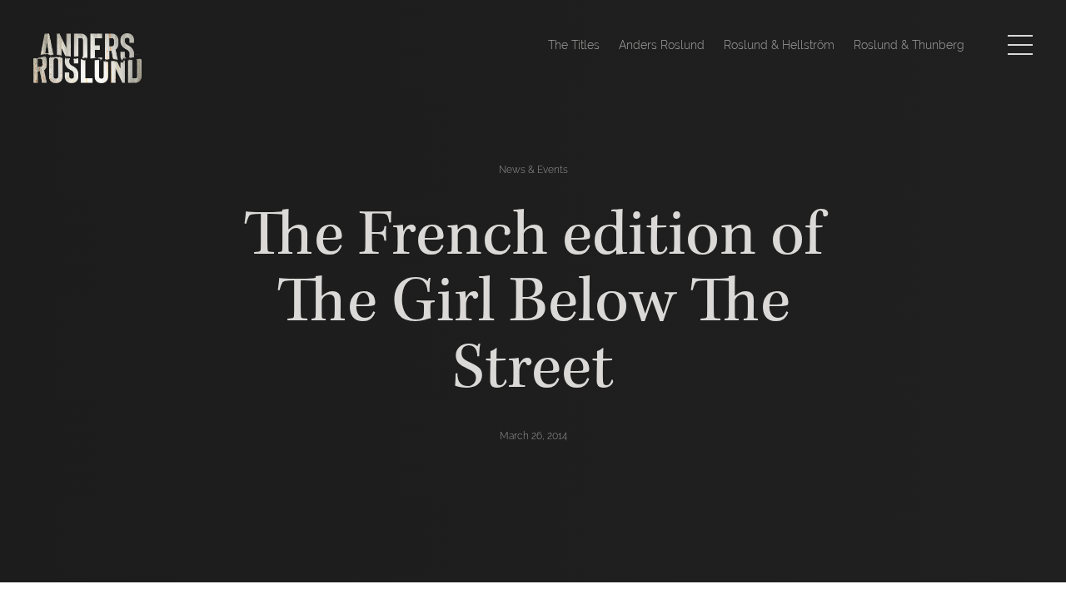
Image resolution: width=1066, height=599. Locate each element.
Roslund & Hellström (779, 45)
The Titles (574, 45)
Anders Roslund (662, 45)
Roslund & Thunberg (909, 45)
